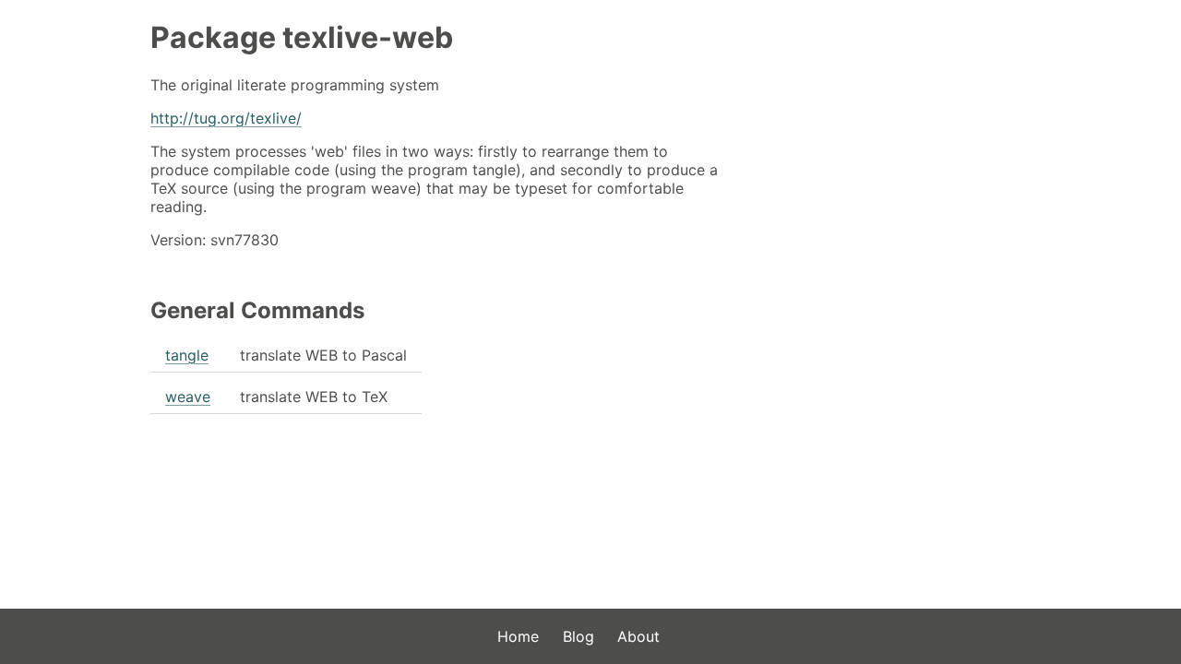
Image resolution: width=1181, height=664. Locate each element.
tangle (187, 355)
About (638, 636)
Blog (578, 636)
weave (187, 396)
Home (518, 636)
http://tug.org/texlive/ (226, 118)
